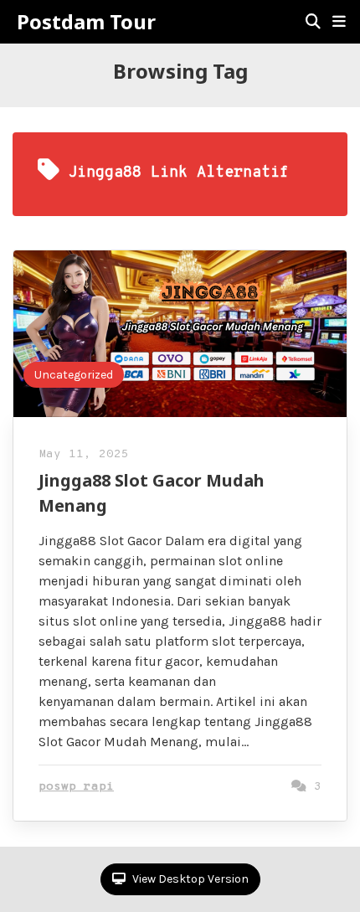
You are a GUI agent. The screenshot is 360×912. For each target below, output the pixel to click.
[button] (339, 22)
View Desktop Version (189, 879)
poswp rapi (76, 787)
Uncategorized (73, 375)
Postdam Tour (86, 22)
